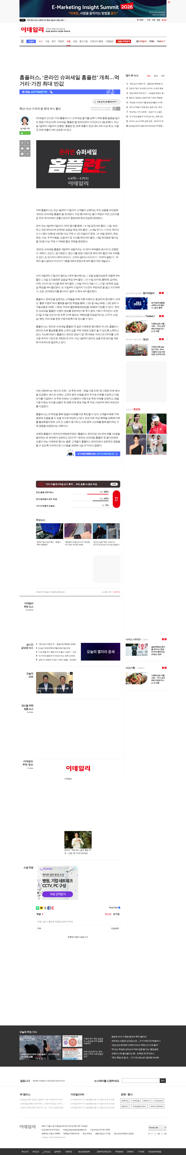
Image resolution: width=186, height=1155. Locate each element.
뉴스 (149, 76)
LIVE (22, 20)
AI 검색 (31, 41)
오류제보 (130, 1152)
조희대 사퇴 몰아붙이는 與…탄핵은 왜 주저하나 (131, 1053)
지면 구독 (116, 592)
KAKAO (22, 154)
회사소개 (25, 1152)
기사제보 (141, 1152)
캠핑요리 (125, 1106)
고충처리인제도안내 (103, 1152)
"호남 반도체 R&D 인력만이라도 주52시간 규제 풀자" (133, 1045)
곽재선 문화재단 (156, 1106)
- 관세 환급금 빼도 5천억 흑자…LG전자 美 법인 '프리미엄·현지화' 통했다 (42, 1104)
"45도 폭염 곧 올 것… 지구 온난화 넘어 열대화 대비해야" (135, 1057)
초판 (158, 20)
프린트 (28, 148)
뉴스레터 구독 (106, 592)
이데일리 (45, 29)
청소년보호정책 (84, 1152)
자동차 (61, 41)
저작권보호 (119, 1152)
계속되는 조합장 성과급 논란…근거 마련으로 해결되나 (134, 1041)
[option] (71, 20)
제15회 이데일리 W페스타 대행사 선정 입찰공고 (51, 1080)
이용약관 (68, 1152)
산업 (75, 41)
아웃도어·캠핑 (96, 41)
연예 (162, 76)
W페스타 (146, 1101)
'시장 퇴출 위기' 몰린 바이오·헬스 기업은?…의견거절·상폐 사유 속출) (64, 652)
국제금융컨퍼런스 (139, 1106)
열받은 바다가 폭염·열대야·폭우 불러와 (127, 1037)
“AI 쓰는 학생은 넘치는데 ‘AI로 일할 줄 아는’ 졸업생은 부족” (136, 1049)
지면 (153, 20)
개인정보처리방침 (154, 1152)
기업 (47, 41)
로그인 (164, 20)
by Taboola (29, 610)
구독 (148, 20)
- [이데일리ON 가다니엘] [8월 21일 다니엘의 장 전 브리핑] (92, 1099)
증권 (156, 76)
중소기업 (83, 41)
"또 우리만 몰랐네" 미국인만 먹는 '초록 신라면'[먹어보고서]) (60, 656)
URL (28, 154)
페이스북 (22, 143)
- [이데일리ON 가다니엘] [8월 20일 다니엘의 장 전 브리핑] (92, 1104)
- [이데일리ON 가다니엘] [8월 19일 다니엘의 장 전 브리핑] (92, 1107)
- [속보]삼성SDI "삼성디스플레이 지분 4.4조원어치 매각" (41, 1099)
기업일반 (109, 41)
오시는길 (46, 1152)
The (161, 41)
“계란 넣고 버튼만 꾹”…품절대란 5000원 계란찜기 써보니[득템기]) (63, 644)
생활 (68, 41)
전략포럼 (135, 1101)
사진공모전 (158, 1101)
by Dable (30, 712)
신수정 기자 (25, 128)
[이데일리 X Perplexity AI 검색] (69, 91)
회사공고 (36, 1152)
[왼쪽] (68, 673)
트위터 (28, 143)
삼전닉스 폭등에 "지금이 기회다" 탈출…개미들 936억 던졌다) (61, 660)
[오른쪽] (71, 673)
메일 (22, 148)
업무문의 (57, 1152)
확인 (162, 1081)
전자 (53, 41)
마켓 (152, 41)
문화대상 (125, 1101)
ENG (141, 20)
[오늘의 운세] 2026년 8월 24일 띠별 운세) (53, 648)
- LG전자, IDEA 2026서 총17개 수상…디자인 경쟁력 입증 (41, 1107)
